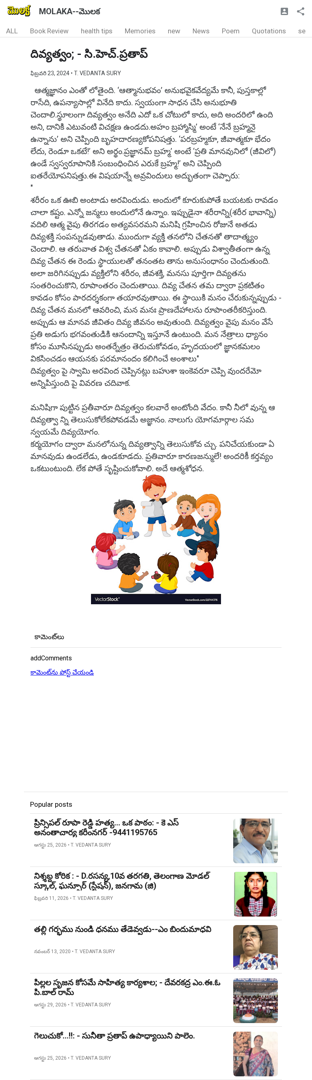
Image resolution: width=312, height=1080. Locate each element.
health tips (97, 31)
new (174, 31)
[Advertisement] (156, 735)
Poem (231, 31)
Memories (140, 31)
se (302, 31)
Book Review (49, 31)
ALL (12, 31)
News (201, 31)
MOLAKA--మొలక (69, 11)
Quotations (269, 31)
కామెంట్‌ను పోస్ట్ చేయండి (62, 672)
